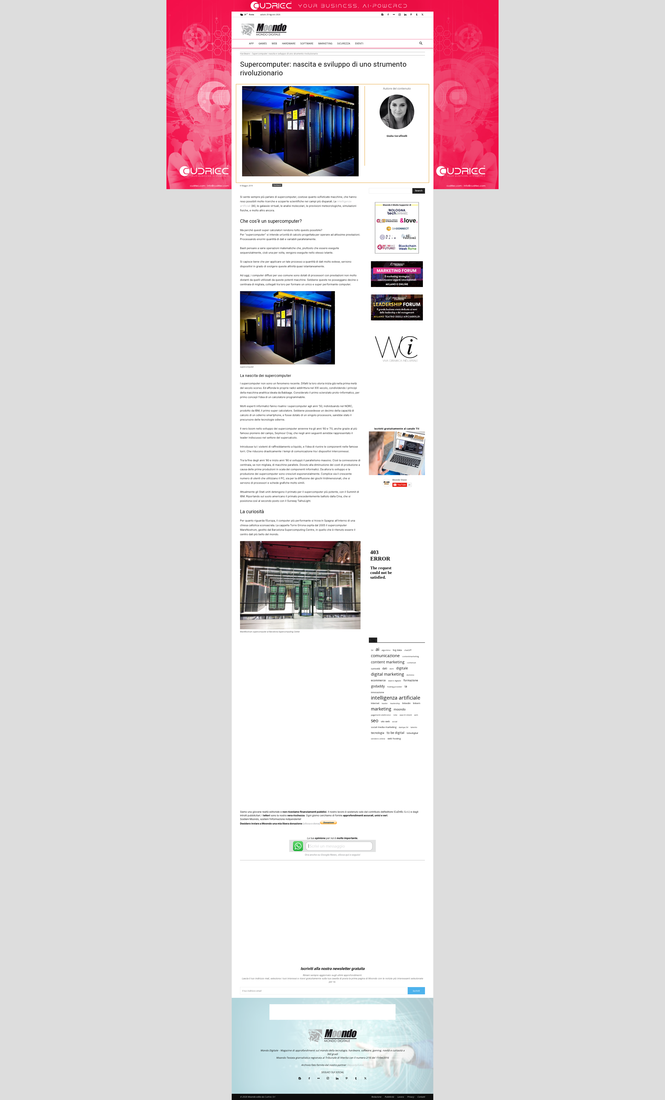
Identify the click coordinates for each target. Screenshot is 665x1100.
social (394, 721)
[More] (333, 643)
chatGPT (407, 650)
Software (306, 43)
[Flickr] (393, 14)
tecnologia (377, 733)
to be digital (395, 733)
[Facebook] (388, 14)
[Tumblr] (416, 14)
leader (385, 703)
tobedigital (412, 733)
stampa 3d (403, 727)
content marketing (388, 662)
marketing (381, 709)
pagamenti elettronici (381, 715)
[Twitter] (422, 14)
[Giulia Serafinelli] (397, 112)
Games (263, 43)
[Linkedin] (405, 14)
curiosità (375, 668)
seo (374, 720)
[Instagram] (399, 14)
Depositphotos (355, 1065)
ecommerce (378, 680)
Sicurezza (343, 43)
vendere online (378, 738)
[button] (421, 43)
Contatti (421, 1096)
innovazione (377, 692)
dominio (410, 675)
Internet (375, 703)
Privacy (410, 1096)
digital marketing (387, 674)
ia (406, 686)
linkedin (406, 703)
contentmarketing (410, 656)
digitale (402, 668)
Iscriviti (416, 990)
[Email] (309, 643)
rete (395, 715)
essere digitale (394, 680)
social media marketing (383, 727)
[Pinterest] (411, 14)
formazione (411, 680)
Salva (285, 643)
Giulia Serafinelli (397, 136)
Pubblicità (389, 1096)
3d (372, 650)
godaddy (378, 686)
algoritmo (386, 650)
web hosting (394, 738)
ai (377, 649)
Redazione (376, 1096)
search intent (406, 715)
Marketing (325, 43)
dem (391, 669)
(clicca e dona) (311, 823)
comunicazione (385, 655)
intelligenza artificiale (395, 698)
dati (384, 668)
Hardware (288, 43)
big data (397, 650)
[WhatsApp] (293, 643)
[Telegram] (325, 643)
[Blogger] (382, 14)
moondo (400, 709)
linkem (416, 703)
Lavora (400, 1096)
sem (416, 715)
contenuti (411, 662)
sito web (385, 721)
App (251, 43)
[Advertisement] (361, 30)
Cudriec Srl (269, 1096)
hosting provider (394, 687)
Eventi (359, 43)
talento (414, 727)
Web (274, 43)
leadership (395, 703)
